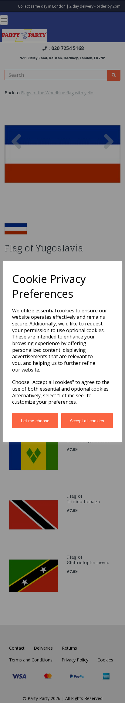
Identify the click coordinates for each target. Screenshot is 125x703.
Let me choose (35, 420)
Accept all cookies (87, 420)
